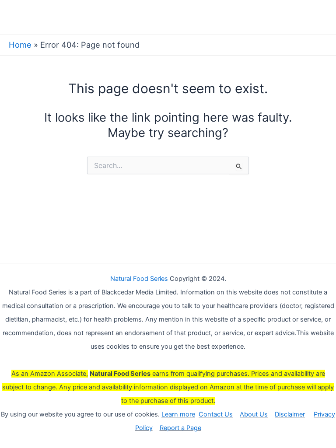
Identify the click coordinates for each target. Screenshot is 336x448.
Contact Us (216, 414)
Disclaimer (290, 414)
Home (20, 44)
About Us (254, 414)
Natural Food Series (139, 279)
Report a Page (180, 428)
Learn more (178, 414)
